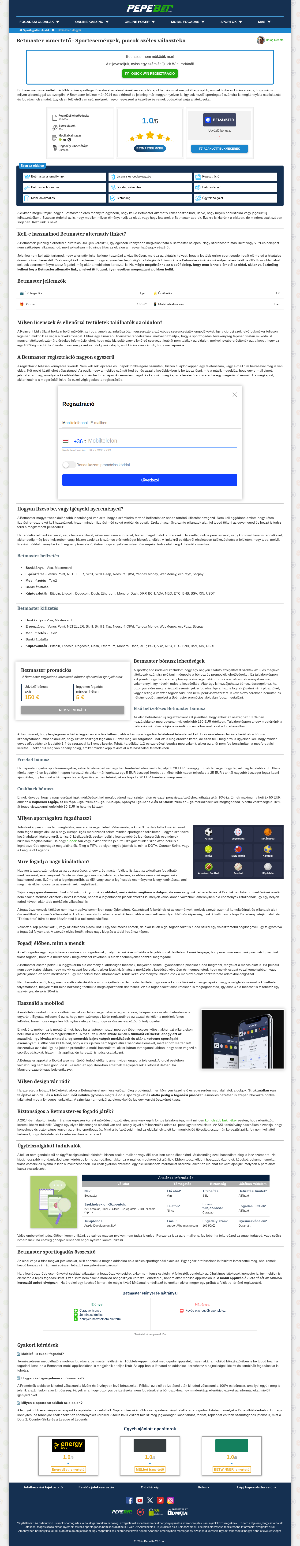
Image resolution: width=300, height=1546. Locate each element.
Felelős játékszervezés (97, 1487)
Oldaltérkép (150, 1487)
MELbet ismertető (150, 1469)
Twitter (150, 1500)
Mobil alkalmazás (43, 198)
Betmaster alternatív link (47, 176)
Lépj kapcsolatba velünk (257, 1487)
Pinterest (160, 1500)
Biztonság (123, 198)
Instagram (170, 1500)
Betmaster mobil (150, 148)
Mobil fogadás (185, 22)
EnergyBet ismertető (68, 1469)
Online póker (137, 22)
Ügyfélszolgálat (212, 198)
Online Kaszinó (89, 22)
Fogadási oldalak (36, 22)
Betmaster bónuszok (45, 187)
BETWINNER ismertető (232, 1469)
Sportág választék (129, 187)
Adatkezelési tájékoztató (43, 1487)
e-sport (72, 841)
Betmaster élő (211, 187)
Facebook (129, 1500)
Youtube (139, 1500)
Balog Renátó (275, 40)
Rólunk (203, 1487)
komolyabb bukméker (221, 1120)
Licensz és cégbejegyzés (134, 176)
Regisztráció (210, 176)
